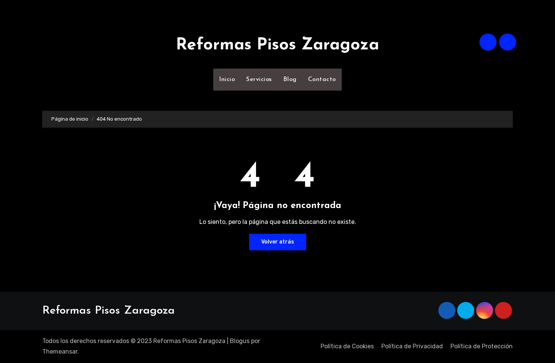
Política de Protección (481, 346)
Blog (290, 80)
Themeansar (59, 351)
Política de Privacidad (412, 346)
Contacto (322, 80)
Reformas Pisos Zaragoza (277, 45)
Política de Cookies (347, 346)
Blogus (240, 341)
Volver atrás (277, 242)
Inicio (227, 80)
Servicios (259, 80)
